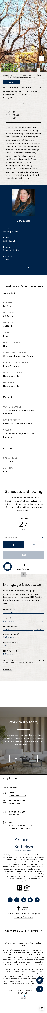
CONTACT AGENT (23, 267)
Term (5, 618)
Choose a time (10, 537)
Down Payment (10, 626)
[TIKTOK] (37, 899)
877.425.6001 (14, 815)
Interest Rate (9, 642)
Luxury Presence (23, 917)
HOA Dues (8, 651)
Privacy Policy (34, 930)
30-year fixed (9, 621)
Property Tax (9, 634)
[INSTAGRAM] (16, 899)
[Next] (40, 524)
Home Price (9, 609)
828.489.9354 (10, 241)
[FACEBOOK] (10, 899)
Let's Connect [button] (23, 758)
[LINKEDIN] (23, 899)
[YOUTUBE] (30, 899)
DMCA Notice (23, 993)
